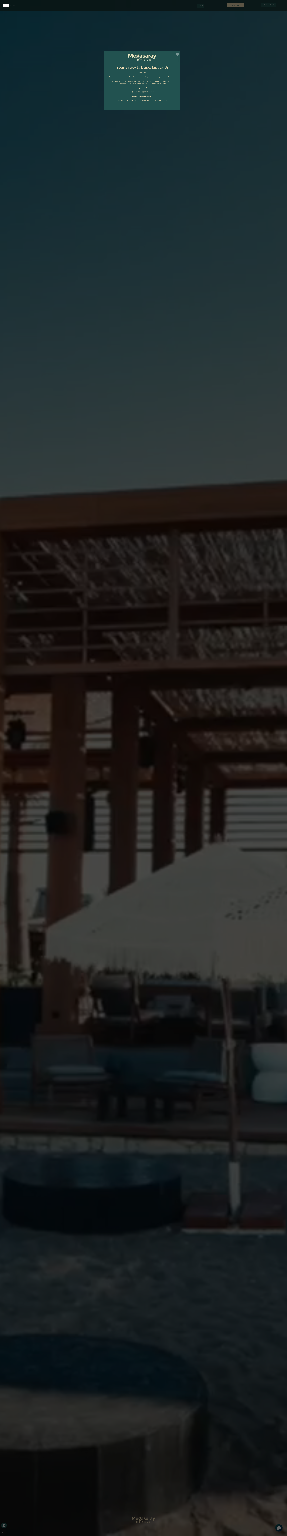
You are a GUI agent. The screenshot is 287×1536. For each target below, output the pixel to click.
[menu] (6, 5)
